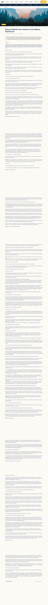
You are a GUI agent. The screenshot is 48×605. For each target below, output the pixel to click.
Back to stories (8, 581)
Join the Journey (43, 2)
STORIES (31, 1)
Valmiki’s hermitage (36, 362)
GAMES (36, 1)
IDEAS (12, 1)
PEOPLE (7, 1)
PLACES (16, 1)
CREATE (26, 1)
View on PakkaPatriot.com (39, 581)
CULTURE (21, 1)
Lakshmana (40, 362)
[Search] (38, 2)
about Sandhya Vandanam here (33, 451)
